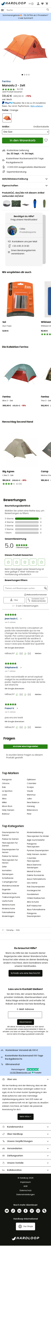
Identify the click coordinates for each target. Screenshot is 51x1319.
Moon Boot (7, 806)
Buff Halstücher (34, 906)
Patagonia (7, 780)
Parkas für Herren (10, 856)
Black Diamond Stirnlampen (34, 866)
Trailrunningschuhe (11, 897)
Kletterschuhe (8, 905)
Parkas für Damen (10, 839)
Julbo (29, 799)
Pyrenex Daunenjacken (38, 851)
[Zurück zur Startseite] (4, 930)
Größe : (6, 127)
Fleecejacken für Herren (10, 861)
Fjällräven (31, 780)
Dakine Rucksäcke (35, 875)
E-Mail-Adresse (25, 1009)
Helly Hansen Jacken (37, 854)
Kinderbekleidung (35, 832)
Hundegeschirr (34, 891)
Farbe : (10, 110)
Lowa (4, 795)
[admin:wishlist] (46, 140)
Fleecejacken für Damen (10, 844)
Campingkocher (9, 882)
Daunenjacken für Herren (10, 851)
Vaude (30, 791)
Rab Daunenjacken (36, 887)
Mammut (31, 795)
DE (30, 4)
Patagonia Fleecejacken (33, 845)
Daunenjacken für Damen (10, 834)
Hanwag (31, 806)
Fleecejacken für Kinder (38, 836)
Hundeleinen (33, 894)
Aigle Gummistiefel (35, 840)
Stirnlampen (7, 874)
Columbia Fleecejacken (33, 859)
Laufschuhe (7, 901)
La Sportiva (7, 791)
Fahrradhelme (8, 912)
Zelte (4, 867)
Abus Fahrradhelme (36, 910)
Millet (4, 802)
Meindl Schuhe (34, 871)
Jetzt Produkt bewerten (12, 92)
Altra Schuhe (33, 902)
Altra (4, 799)
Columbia (31, 783)
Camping (9, 930)
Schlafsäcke (7, 878)
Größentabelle (41, 127)
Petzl (29, 814)
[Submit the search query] (48, 10)
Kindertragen (8, 916)
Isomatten (7, 871)
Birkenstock (32, 810)
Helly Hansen (8, 810)
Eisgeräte (6, 890)
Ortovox (5, 783)
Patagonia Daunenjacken (34, 914)
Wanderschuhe (9, 893)
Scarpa (30, 787)
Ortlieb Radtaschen (36, 898)
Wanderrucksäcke (10, 886)
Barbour (6, 814)
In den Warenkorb (22, 140)
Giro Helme (32, 883)
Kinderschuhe (8, 909)
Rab (4, 787)
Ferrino (6, 81)
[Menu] (2, 10)
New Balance (33, 802)
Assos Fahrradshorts (36, 879)
